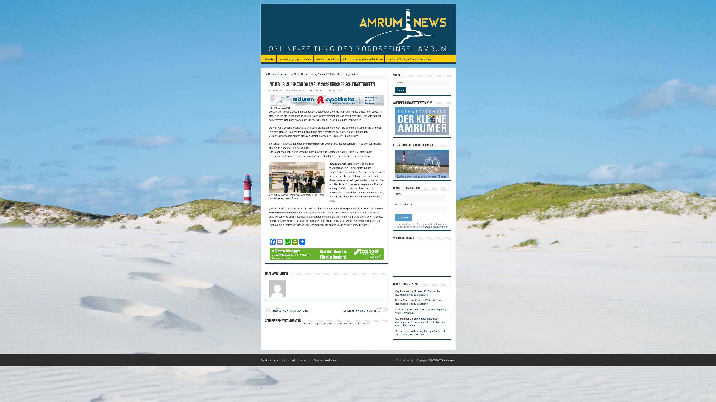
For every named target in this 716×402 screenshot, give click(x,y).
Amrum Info (277, 90)
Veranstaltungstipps (289, 59)
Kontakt (292, 360)
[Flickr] (407, 360)
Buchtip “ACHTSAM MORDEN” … (291, 311)
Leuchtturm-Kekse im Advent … (362, 309)
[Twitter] (404, 360)
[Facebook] (401, 360)
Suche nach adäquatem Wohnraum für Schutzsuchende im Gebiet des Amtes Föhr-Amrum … (420, 322)
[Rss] (397, 360)
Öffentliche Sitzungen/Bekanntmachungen (409, 59)
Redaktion (266, 360)
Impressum (305, 360)
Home (270, 74)
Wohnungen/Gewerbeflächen (367, 59)
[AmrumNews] (358, 29)
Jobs (345, 59)
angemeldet (320, 323)
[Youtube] (411, 360)
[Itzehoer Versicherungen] (327, 253)
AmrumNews (449, 360)
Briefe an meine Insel (326, 59)
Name (398, 193)
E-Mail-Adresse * (404, 204)
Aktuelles (269, 59)
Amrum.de (279, 360)
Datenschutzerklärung (436, 227)
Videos (307, 59)
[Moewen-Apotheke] (327, 99)
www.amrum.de (303, 120)
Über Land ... (284, 74)
